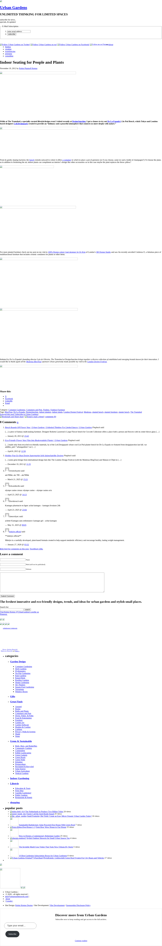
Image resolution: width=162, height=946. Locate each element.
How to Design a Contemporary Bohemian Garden (39, 836)
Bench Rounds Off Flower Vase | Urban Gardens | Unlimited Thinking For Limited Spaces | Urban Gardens (48, 427)
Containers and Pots (34, 410)
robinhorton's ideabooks (10, 628)
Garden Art (19, 722)
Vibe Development (57, 905)
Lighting (18, 729)
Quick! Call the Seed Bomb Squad (40, 814)
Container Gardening (16, 410)
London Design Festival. (97, 362)
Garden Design (18, 661)
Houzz (4, 649)
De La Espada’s (114, 121)
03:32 (26, 544)
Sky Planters (20, 685)
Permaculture (20, 764)
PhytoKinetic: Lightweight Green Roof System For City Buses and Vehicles (73, 858)
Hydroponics (20, 671)
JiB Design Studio (103, 252)
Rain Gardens (20, 676)
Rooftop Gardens (22, 680)
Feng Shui (19, 791)
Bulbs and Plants (22, 711)
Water (17, 736)
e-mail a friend (38, 417)
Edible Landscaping (23, 753)
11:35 (28, 464)
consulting (9, 56)
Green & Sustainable (21, 741)
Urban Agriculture (22, 771)
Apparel (18, 707)
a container (66, 160)
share (21, 417)
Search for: (4, 607)
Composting (20, 750)
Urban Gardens (13, 7)
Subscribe (12, 934)
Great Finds (16, 701)
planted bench (97, 412)
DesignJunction (79, 121)
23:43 (26, 436)
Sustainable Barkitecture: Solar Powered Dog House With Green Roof (47, 825)
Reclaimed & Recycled (24, 766)
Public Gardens (21, 795)
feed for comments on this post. (14, 549)
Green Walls (20, 760)
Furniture (19, 720)
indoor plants (57, 412)
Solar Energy (20, 769)
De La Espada (19, 412)
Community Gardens (23, 748)
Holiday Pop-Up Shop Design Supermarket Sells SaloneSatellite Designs (34, 455)
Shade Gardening (22, 682)
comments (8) (50, 417)
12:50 (23, 451)
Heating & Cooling (23, 727)
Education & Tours (22, 788)
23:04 (24, 510)
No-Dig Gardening (22, 673)
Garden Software (22, 725)
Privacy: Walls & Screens (25, 732)
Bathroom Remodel (6, 651)
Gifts (12, 696)
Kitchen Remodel (12, 649)
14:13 (24, 495)
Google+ (9, 901)
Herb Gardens (20, 669)
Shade (17, 734)
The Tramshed (136, 412)
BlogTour (8, 412)
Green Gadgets (21, 755)
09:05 (24, 525)
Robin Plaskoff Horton (28, 68)
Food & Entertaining (23, 718)
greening (8, 54)
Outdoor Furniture (57, 410)
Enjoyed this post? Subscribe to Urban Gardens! (19, 414)
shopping (15, 802)
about (111, 44)
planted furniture (111, 412)
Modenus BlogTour (34, 362)
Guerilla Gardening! (23, 793)
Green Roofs (20, 757)
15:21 (25, 479)
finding (8, 47)
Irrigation (19, 762)
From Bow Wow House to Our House (51, 827)
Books (17, 709)
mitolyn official (15, 532)
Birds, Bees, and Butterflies (26, 746)
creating (8, 49)
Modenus (87, 412)
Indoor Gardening (19, 778)
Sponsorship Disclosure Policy (78, 905)
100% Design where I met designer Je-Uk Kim (66, 252)
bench (31, 160)
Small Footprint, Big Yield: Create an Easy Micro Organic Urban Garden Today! (59, 816)
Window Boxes (21, 692)
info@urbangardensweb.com (16, 896)
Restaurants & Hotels (23, 797)
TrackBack (36, 549)
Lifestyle (14, 783)
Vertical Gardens (21, 773)
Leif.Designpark (21, 124)
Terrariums (19, 689)
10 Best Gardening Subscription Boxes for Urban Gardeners (43, 856)
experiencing (10, 51)
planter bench (124, 412)
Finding (46, 410)
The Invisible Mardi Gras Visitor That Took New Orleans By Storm (46, 847)
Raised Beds (20, 678)
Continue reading (81, 941)
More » (17, 651)
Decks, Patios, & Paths (24, 716)
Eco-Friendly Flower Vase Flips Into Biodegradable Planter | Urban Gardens (36, 440)
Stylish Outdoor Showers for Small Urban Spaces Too (48, 838)
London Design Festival (73, 412)
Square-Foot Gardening (24, 687)
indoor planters (45, 412)
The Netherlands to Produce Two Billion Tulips (44, 811)
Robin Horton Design (24, 905)
